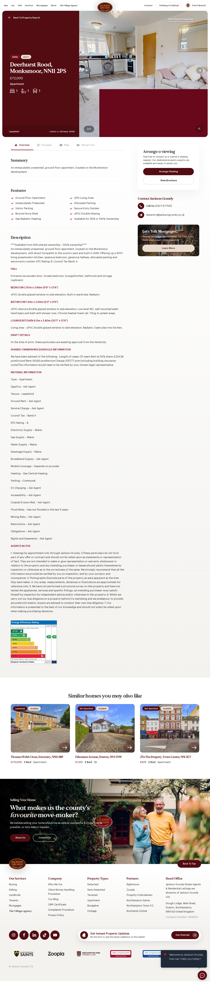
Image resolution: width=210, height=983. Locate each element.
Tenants (13, 900)
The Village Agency (20, 911)
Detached (92, 884)
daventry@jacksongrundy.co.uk (165, 215)
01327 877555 (163, 206)
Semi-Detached (96, 890)
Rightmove (133, 884)
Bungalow (93, 905)
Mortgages (15, 905)
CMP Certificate (57, 904)
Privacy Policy (56, 915)
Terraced (92, 895)
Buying (13, 884)
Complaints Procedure (61, 910)
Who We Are (55, 884)
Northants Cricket (137, 911)
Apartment (93, 900)
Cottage (92, 911)
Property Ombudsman (139, 895)
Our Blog (53, 899)
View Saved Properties (180, 19)
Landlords (14, 895)
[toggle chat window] (202, 975)
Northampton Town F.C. (140, 905)
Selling (13, 890)
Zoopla (131, 890)
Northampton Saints (138, 900)
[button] (25, 17)
